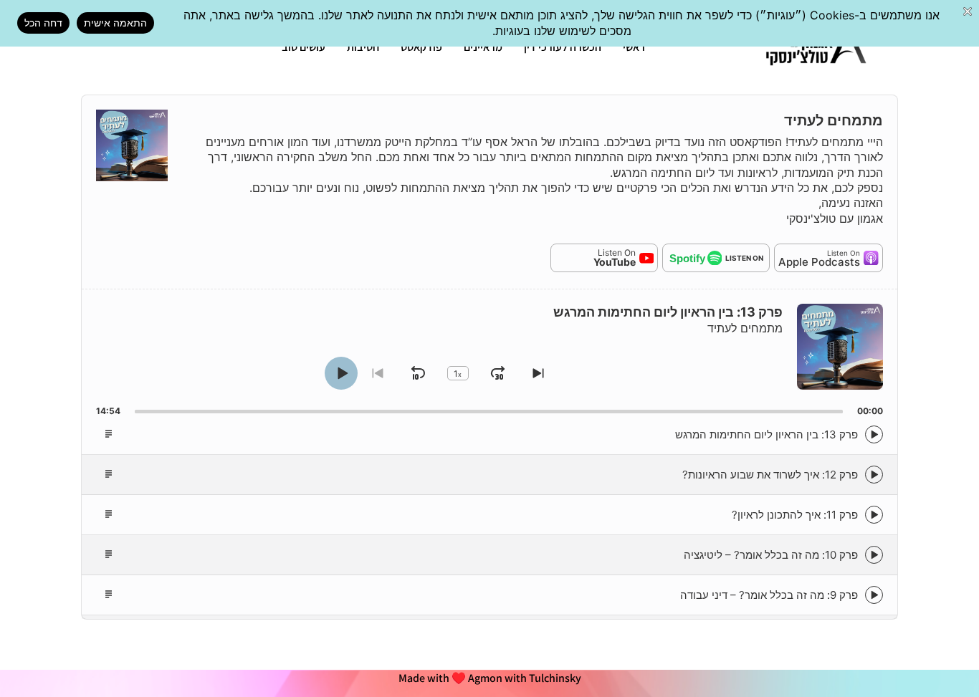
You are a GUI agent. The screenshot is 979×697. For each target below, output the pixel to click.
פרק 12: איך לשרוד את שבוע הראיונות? (770, 474)
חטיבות (363, 46)
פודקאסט (421, 46)
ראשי (634, 46)
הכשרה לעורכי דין (562, 46)
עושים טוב (303, 46)
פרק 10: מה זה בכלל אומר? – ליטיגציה (771, 555)
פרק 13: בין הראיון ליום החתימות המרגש (766, 434)
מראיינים (483, 46)
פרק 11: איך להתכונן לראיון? (795, 514)
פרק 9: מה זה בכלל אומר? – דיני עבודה (769, 595)
